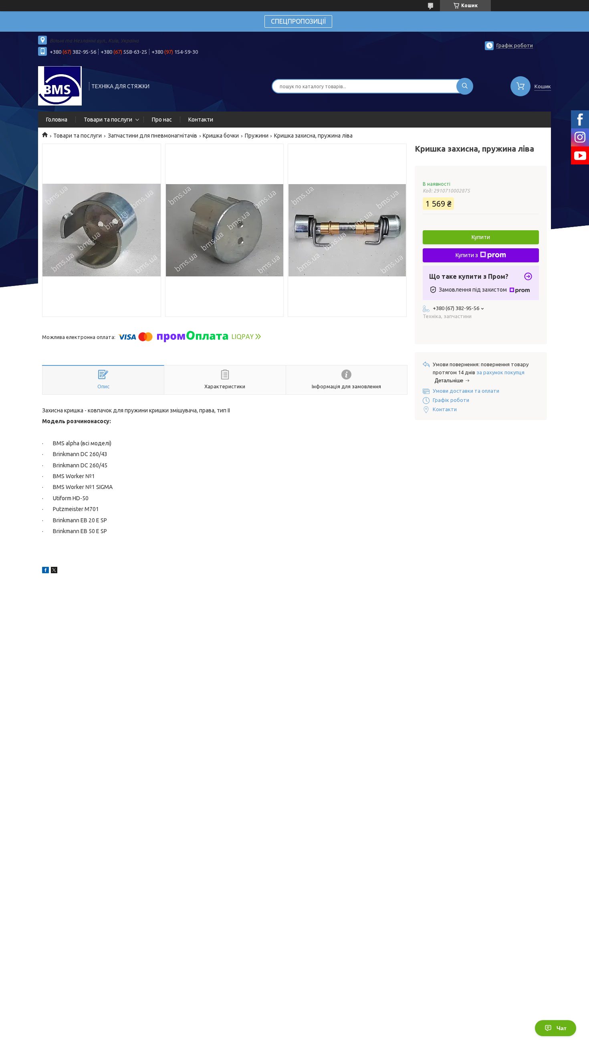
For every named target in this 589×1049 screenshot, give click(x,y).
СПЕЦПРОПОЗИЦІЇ (298, 21)
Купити (481, 237)
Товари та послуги (108, 119)
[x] (54, 571)
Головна (56, 119)
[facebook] (45, 571)
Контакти (200, 119)
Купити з (467, 255)
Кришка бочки (221, 135)
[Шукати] (464, 86)
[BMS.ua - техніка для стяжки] (60, 85)
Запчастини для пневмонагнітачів (152, 135)
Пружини (256, 135)
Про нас (162, 119)
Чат (562, 1028)
